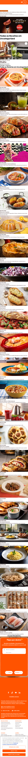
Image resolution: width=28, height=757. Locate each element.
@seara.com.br (11, 707)
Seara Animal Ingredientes (7, 728)
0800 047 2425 (6, 710)
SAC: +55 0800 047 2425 (6, 735)
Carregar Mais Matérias (14, 635)
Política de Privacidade (11, 744)
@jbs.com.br (4, 706)
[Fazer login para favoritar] (26, 43)
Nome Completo (10, 649)
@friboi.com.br (11, 706)
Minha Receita (4, 726)
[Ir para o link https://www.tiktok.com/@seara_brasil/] (12, 693)
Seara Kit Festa (4, 725)
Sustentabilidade (19, 728)
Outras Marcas (18, 722)
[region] (14, 746)
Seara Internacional (5, 722)
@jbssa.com (4, 707)
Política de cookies (19, 734)
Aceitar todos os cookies (14, 754)
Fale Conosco (4, 734)
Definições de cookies (14, 747)
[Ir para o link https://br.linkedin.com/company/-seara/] (19, 692)
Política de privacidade (20, 735)
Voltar (10, 672)
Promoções (3, 729)
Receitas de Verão (5, 60)
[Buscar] (25, 2)
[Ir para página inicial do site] (14, 688)
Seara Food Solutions (5, 723)
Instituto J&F (18, 725)
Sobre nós (17, 726)
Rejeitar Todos (14, 750)
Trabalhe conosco (14, 696)
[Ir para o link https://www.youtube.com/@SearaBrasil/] (16, 692)
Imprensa (17, 723)
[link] (14, 54)
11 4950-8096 (16, 710)
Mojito (3, 62)
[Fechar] (25, 738)
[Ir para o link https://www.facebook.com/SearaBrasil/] (8, 692)
